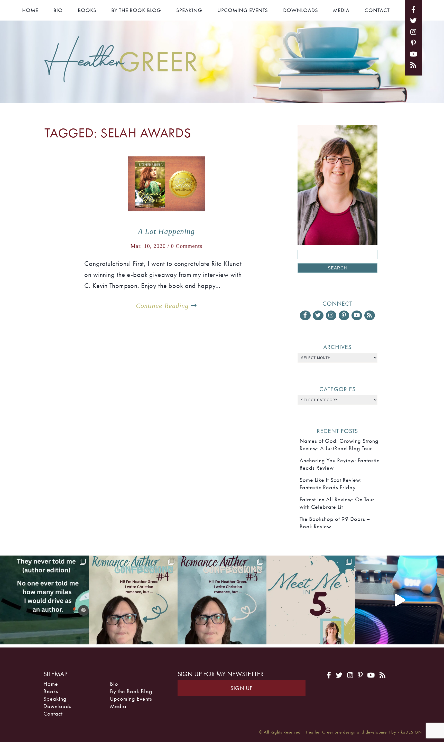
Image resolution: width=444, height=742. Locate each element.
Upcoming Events (242, 10)
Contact (377, 10)
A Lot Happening (166, 231)
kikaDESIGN (409, 732)
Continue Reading (163, 305)
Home (30, 10)
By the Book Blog (136, 10)
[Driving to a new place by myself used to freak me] (44, 600)
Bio (58, 10)
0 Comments (186, 246)
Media (341, 10)
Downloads (300, 10)
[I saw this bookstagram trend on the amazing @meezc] (310, 600)
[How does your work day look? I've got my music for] (399, 600)
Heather (121, 60)
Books (87, 10)
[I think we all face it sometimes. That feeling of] (222, 600)
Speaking (189, 10)
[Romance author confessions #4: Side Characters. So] (133, 600)
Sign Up (241, 688)
